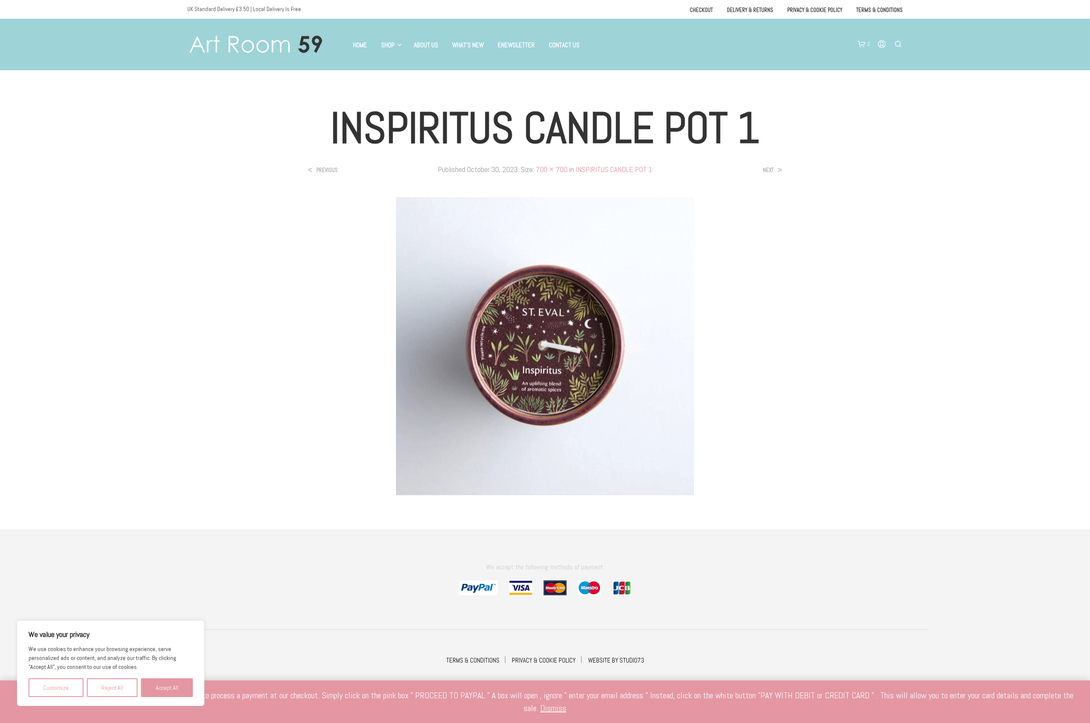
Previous (327, 170)
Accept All (167, 687)
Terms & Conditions (879, 10)
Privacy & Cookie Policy (814, 10)
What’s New (468, 45)
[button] (864, 44)
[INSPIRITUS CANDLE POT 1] (545, 345)
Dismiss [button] (553, 708)
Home (360, 45)
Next (768, 170)
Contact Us (564, 45)
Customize (56, 687)
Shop (388, 45)
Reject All (112, 687)
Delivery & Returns (750, 10)
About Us (426, 45)
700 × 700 (552, 169)
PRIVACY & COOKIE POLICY (544, 660)
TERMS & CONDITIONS (472, 660)
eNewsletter (516, 45)
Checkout (701, 10)
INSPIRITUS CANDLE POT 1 (614, 169)
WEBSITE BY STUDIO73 (616, 660)
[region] (110, 663)
